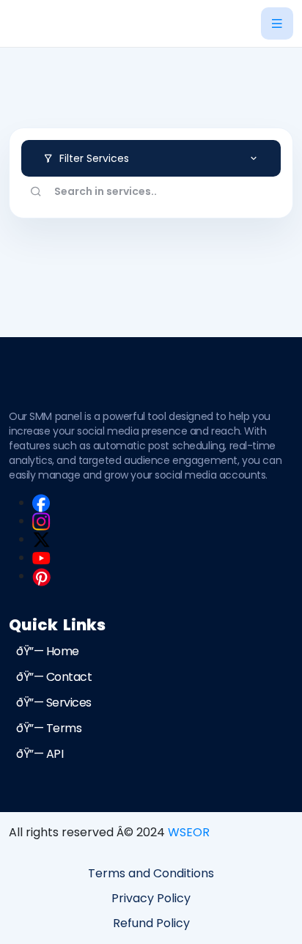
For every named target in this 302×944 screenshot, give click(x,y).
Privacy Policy (151, 898)
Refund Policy (151, 923)
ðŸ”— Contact (54, 676)
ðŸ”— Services (54, 702)
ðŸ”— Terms (48, 728)
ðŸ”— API (39, 753)
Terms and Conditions (151, 873)
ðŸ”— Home (47, 651)
